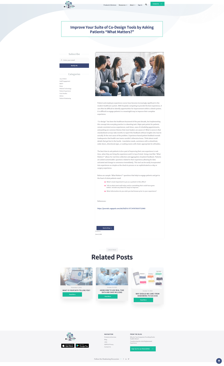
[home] (68, 4)
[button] (122, 5)
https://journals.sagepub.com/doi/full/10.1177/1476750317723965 (121, 208)
